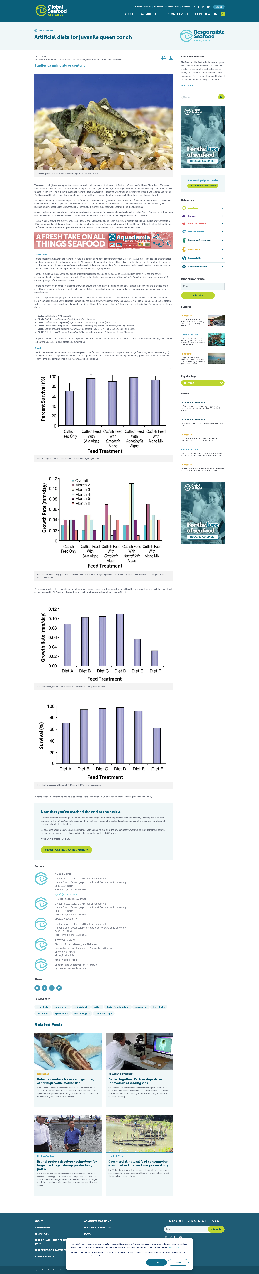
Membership (150, 14)
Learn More (187, 85)
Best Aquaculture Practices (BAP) (53, 1242)
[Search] (221, 97)
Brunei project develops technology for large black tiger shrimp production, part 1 (67, 1165)
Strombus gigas (82, 1013)
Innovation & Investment (193, 402)
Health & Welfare (189, 334)
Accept (156, 1262)
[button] (163, 58)
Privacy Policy (173, 1247)
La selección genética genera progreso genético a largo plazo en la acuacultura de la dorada (202, 469)
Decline (178, 1262)
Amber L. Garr (61, 1006)
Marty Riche (159, 1006)
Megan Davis (43, 1013)
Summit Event (177, 14)
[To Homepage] (51, 10)
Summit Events (44, 1256)
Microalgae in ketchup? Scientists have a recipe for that (203, 424)
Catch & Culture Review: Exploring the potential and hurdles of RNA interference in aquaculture (193, 342)
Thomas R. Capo (104, 1013)
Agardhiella (42, 1006)
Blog (177, 7)
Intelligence (186, 315)
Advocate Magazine (142, 7)
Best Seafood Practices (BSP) (53, 1250)
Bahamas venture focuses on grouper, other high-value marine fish (65, 1081)
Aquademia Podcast (163, 7)
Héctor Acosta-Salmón (117, 1006)
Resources (41, 1233)
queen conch (61, 1013)
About (130, 14)
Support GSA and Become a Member (66, 850)
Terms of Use (88, 1270)
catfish (97, 1006)
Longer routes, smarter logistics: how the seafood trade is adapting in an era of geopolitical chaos (193, 361)
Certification (206, 14)
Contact (186, 7)
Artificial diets (81, 1006)
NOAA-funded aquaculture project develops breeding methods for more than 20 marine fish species (201, 408)
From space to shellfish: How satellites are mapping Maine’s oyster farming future (192, 322)
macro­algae (141, 1006)
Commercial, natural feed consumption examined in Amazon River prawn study (138, 1163)
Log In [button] (219, 6)
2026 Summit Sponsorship (203, 185)
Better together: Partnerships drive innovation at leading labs (135, 1081)
